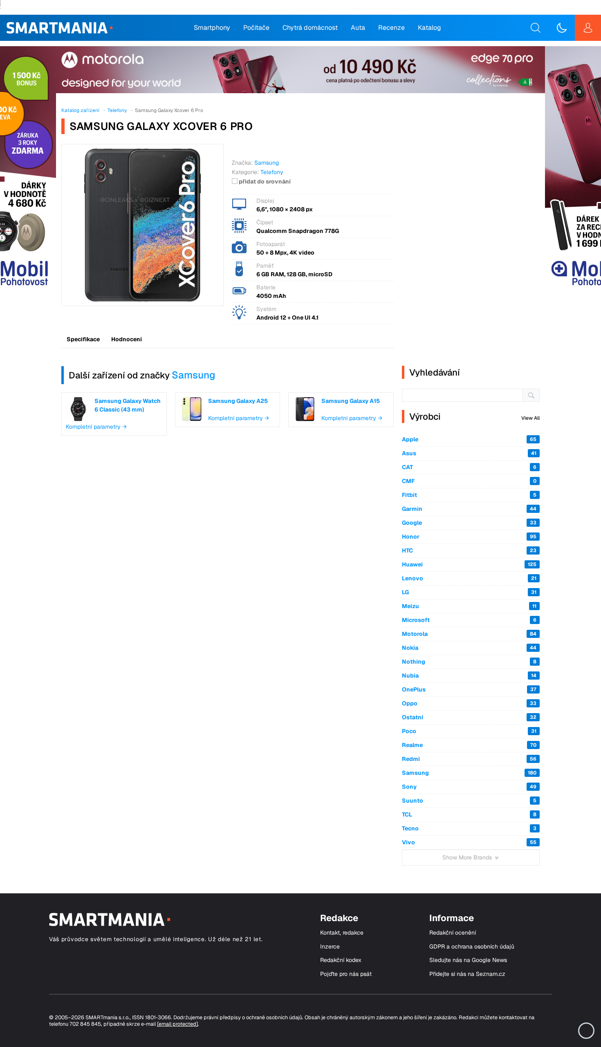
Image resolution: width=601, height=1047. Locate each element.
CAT (469, 467)
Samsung (193, 375)
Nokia (469, 647)
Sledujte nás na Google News (468, 960)
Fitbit (469, 495)
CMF (469, 481)
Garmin (469, 508)
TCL (469, 814)
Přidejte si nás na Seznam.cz (467, 974)
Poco (469, 731)
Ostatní (469, 717)
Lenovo (469, 578)
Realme (469, 745)
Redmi (469, 759)
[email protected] (177, 1023)
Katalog (429, 27)
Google (469, 522)
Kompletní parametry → (96, 426)
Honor (469, 536)
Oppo (469, 703)
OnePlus (469, 689)
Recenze (391, 27)
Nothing (469, 661)
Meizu (469, 606)
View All (530, 418)
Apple (469, 439)
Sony (469, 786)
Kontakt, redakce (341, 932)
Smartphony (212, 27)
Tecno (469, 828)
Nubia (469, 675)
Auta (358, 27)
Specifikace (83, 339)
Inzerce (330, 946)
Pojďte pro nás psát (346, 974)
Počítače (256, 27)
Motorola (469, 634)
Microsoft (469, 620)
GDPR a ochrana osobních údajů (471, 946)
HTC (469, 550)
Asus (469, 453)
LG (469, 592)
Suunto (469, 800)
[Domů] (59, 28)
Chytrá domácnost (310, 27)
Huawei (469, 564)
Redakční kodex (340, 960)
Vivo (469, 842)
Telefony (271, 172)
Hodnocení (126, 339)
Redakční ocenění (452, 932)
